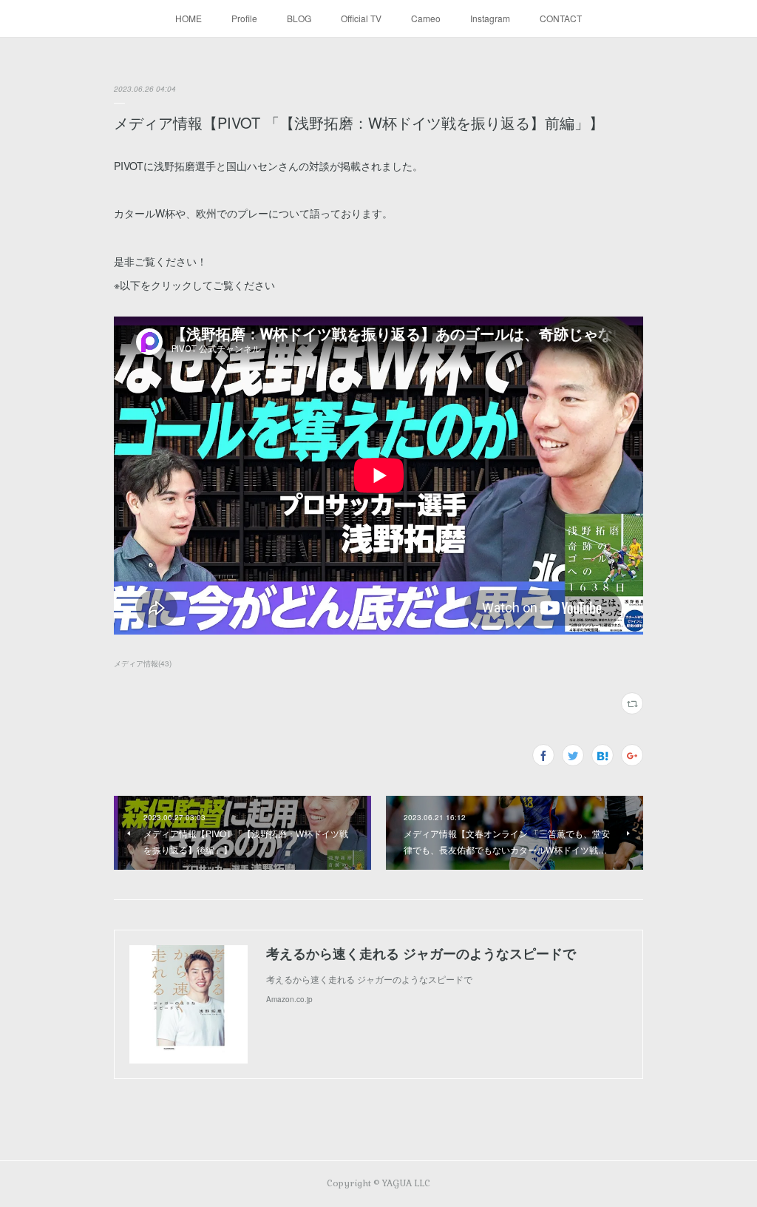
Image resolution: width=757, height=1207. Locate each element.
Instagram (490, 18)
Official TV (361, 18)
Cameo (426, 18)
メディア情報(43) (143, 663)
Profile (244, 18)
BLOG (299, 18)
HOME (188, 18)
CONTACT (561, 18)
